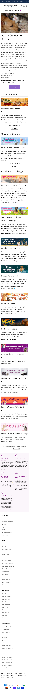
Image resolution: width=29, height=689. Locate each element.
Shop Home (5, 607)
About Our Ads (5, 554)
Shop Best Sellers (6, 596)
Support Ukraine (6, 668)
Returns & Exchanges (7, 521)
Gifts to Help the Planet (8, 660)
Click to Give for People (8, 566)
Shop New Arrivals (6, 618)
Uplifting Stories (6, 643)
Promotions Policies (7, 549)
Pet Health (4, 637)
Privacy (4, 546)
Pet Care (4, 640)
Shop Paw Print (6, 599)
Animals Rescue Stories (8, 627)
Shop (2, 1)
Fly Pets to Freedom (7, 665)
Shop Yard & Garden (7, 610)
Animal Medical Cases (7, 662)
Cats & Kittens (5, 629)
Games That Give (6, 582)
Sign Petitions (21, 1)
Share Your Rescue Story (8, 648)
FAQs (3, 527)
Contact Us (5, 524)
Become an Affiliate (7, 532)
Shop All (4, 593)
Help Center (5, 519)
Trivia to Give (5, 571)
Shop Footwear (6, 604)
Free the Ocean (6, 579)
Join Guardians (10, 1)
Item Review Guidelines (8, 552)
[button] (21, 6)
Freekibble (5, 577)
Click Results (5, 535)
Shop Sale (4, 615)
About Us (4, 529)
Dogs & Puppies (6, 632)
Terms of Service (6, 544)
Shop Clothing (5, 602)
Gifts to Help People (7, 657)
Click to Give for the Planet (9, 569)
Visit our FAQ (16, 449)
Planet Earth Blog (6, 645)
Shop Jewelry (5, 612)
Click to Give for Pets (7, 563)
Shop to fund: (11, 10)
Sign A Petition (6, 585)
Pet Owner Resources (7, 635)
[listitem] (14, 114)
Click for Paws (5, 574)
